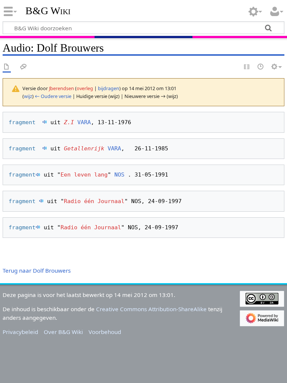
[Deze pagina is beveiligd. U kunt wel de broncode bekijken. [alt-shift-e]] (247, 67)
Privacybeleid (20, 331)
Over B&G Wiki (63, 331)
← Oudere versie (53, 96)
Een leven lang (84, 174)
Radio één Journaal (94, 201)
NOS (119, 174)
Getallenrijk (84, 148)
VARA (84, 122)
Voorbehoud (105, 331)
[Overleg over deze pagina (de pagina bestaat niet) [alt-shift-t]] (23, 67)
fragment (25, 122)
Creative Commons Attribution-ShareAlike (151, 309)
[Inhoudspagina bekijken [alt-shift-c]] (7, 67)
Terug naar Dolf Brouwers (37, 270)
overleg (85, 88)
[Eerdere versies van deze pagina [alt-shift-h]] (261, 67)
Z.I (69, 122)
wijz (28, 96)
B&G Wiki (48, 11)
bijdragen (108, 88)
